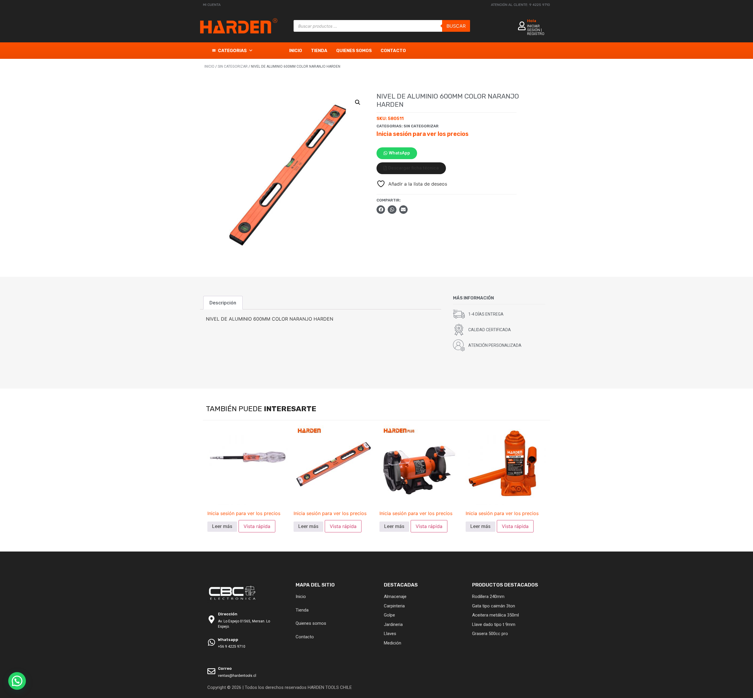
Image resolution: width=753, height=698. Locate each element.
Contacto (393, 50)
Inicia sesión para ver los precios (422, 133)
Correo (225, 668)
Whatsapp (228, 639)
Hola (531, 21)
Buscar (456, 26)
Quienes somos (354, 50)
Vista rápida (257, 526)
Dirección (227, 614)
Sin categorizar (233, 66)
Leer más (222, 526)
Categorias (232, 50)
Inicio (295, 50)
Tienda (319, 50)
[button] (357, 102)
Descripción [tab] (222, 303)
